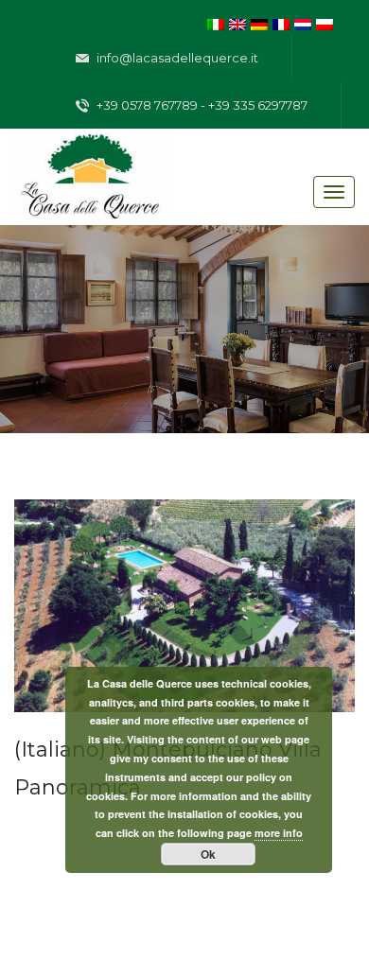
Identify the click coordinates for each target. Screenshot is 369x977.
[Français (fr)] (281, 22)
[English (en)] (237, 22)
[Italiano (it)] (215, 22)
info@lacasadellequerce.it (176, 57)
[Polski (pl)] (324, 22)
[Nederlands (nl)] (302, 22)
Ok (208, 854)
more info (279, 833)
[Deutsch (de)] (259, 22)
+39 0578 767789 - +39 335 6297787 (201, 105)
